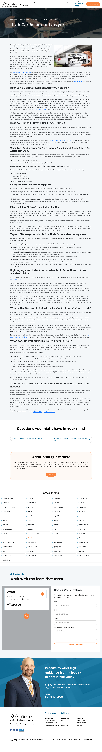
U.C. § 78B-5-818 (16, 279)
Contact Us (64, 725)
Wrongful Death (50, 720)
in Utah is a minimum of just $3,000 (60, 140)
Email (56, 610)
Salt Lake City (32, 538)
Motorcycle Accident (51, 723)
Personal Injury (81, 723)
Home (12, 19)
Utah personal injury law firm (22, 72)
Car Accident (49, 718)
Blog (62, 720)
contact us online (49, 412)
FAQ (62, 723)
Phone (56, 618)
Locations (67, 3)
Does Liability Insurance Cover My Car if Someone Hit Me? (70, 439)
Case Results (65, 718)
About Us (80, 718)
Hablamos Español (93, 4)
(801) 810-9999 (77, 82)
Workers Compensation (52, 725)
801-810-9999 (14, 605)
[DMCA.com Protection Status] (21, 730)
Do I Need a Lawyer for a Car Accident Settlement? (28, 438)
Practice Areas (35, 3)
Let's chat (51, 474)
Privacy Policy (78, 739)
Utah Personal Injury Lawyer (26, 19)
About (25, 3)
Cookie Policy (88, 739)
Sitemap (70, 739)
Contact (25, 5)
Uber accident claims (40, 109)
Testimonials (58, 3)
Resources (47, 3)
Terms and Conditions (59, 739)
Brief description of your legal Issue (64, 627)
